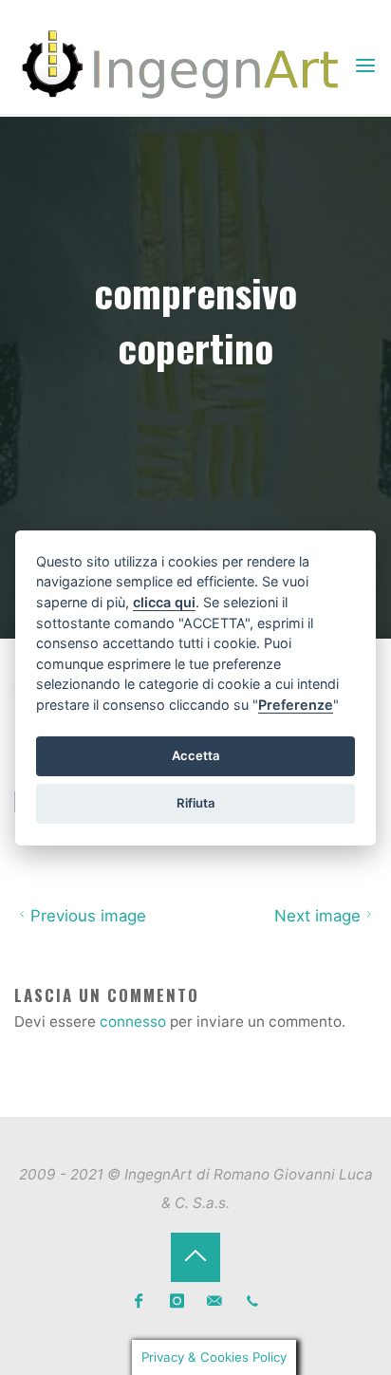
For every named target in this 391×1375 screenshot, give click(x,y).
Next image (317, 915)
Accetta (196, 755)
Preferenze (295, 705)
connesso (133, 1022)
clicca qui (164, 602)
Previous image (88, 915)
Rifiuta (196, 802)
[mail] (215, 1301)
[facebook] (139, 1301)
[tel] (252, 1301)
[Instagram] (177, 1301)
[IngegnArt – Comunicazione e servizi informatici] (183, 65)
